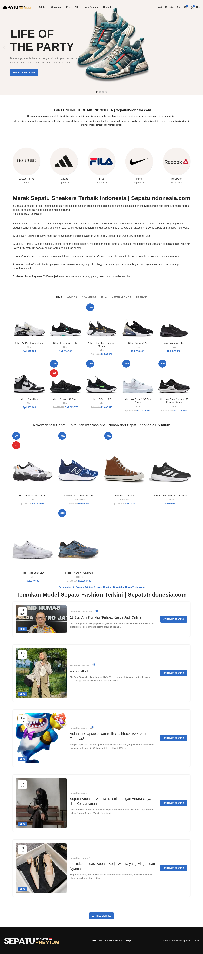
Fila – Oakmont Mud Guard (32, 495)
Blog (22, 629)
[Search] (179, 7)
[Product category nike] (139, 167)
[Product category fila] (101, 167)
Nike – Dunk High (29, 399)
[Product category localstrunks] (26, 167)
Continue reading (173, 619)
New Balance (78, 499)
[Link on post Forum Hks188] (41, 673)
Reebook (79, 577)
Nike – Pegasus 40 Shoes (65, 399)
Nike (29, 347)
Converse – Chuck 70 (124, 495)
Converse (124, 499)
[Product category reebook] (176, 167)
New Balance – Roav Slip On (78, 495)
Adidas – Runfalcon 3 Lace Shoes (170, 495)
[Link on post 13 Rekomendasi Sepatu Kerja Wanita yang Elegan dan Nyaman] (41, 868)
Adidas (170, 499)
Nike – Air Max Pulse (174, 343)
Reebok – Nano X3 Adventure (78, 572)
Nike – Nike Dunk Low (33, 572)
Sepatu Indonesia (172, 940)
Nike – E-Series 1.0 (101, 399)
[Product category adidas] (64, 167)
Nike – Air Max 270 (137, 343)
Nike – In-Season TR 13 (65, 343)
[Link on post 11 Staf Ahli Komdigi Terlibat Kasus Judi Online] (41, 619)
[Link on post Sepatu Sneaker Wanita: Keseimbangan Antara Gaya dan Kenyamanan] (41, 803)
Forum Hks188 (81, 671)
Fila (32, 499)
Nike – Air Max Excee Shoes (29, 343)
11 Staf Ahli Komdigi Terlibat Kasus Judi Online (105, 617)
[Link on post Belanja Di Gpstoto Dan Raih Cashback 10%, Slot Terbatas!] (41, 738)
